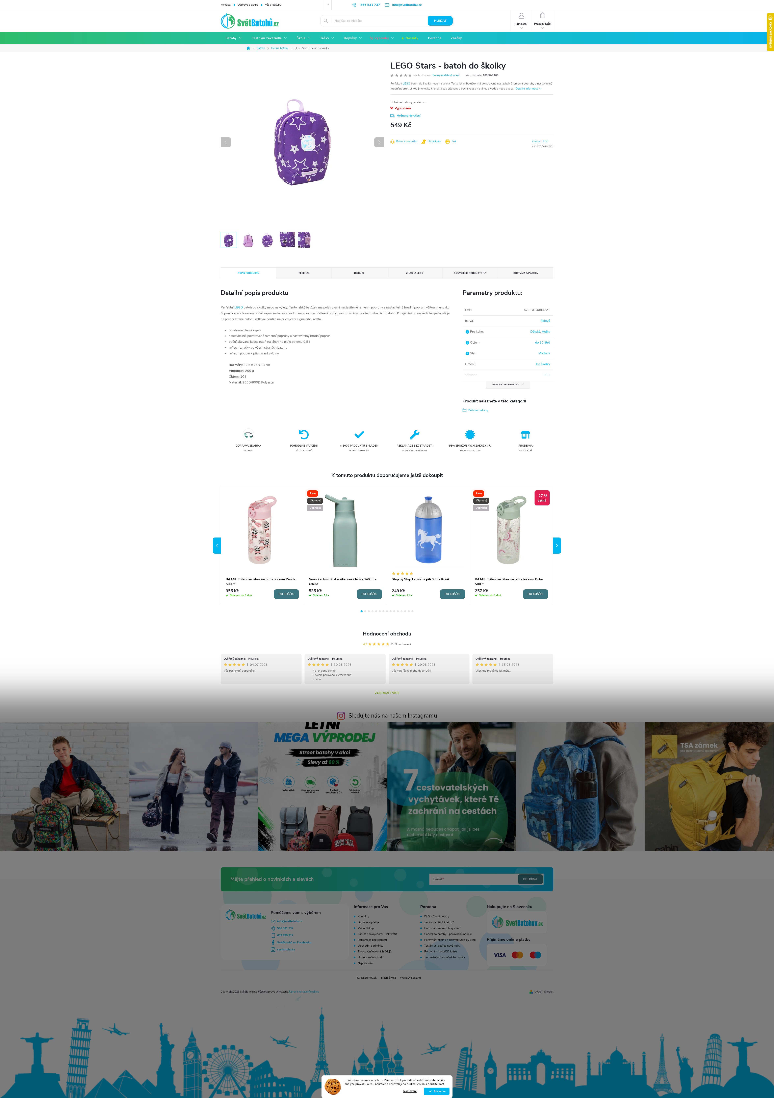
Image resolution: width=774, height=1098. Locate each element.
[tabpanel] (262, 545)
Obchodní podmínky (370, 946)
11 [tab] (398, 611)
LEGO (406, 83)
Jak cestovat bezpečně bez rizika (444, 957)
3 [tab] (369, 611)
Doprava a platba (248, 5)
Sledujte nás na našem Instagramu (393, 716)
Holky (546, 331)
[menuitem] (234, 38)
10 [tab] (394, 611)
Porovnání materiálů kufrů (440, 951)
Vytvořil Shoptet (544, 992)
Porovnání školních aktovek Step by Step (450, 940)
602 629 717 (285, 935)
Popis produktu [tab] (248, 273)
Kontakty (226, 5)
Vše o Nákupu (273, 5)
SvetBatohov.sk (367, 978)
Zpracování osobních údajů (374, 951)
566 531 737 (285, 928)
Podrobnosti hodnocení (446, 75)
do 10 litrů (542, 342)
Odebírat (530, 879)
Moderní (544, 353)
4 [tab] (372, 611)
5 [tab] (376, 611)
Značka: (540, 141)
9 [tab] (391, 611)
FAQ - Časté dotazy (436, 916)
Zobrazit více (387, 693)
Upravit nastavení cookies (304, 992)
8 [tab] (387, 611)
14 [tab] (409, 611)
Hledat (440, 21)
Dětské (535, 331)
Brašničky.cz (388, 978)
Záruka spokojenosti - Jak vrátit (377, 934)
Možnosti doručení (408, 116)
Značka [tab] (414, 273)
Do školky (543, 364)
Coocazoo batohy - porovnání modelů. (448, 934)
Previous (217, 546)
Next (557, 546)
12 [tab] (402, 611)
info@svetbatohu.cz (290, 921)
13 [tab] (405, 611)
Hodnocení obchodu (387, 633)
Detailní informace (527, 89)
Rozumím (438, 1091)
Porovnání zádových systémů (442, 928)
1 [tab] (362, 611)
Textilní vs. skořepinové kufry (442, 945)
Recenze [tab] (304, 273)
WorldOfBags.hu (410, 978)
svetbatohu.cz (286, 949)
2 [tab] (365, 611)
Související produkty (468, 273)
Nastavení (410, 1091)
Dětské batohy (478, 410)
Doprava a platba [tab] (525, 273)
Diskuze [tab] (359, 273)
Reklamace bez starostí (372, 940)
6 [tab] (380, 611)
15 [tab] (412, 611)
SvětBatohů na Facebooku (294, 942)
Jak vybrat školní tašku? (439, 922)
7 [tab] (383, 611)
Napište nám (365, 963)
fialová (545, 321)
